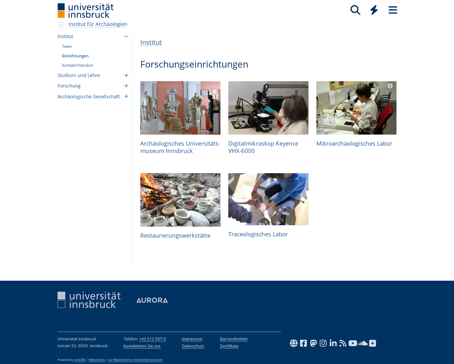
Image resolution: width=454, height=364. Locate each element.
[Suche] (355, 10)
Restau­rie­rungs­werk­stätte (175, 235)
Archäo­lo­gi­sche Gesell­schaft (89, 96)
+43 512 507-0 (152, 338)
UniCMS (80, 360)
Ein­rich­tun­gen (75, 55)
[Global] (374, 10)
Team (67, 46)
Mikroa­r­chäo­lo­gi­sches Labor (354, 143)
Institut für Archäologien (97, 24)
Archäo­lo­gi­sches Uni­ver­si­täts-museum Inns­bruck (180, 147)
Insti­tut (65, 36)
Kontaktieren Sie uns (142, 345)
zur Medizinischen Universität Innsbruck (135, 360)
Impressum (192, 338)
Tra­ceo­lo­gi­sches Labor (258, 234)
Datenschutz (193, 345)
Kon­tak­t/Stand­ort (77, 65)
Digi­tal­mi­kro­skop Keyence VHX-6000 (263, 147)
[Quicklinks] (374, 10)
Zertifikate (229, 345)
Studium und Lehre (79, 75)
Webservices (97, 360)
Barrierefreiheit (233, 338)
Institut (151, 42)
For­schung (69, 86)
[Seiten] (393, 10)
